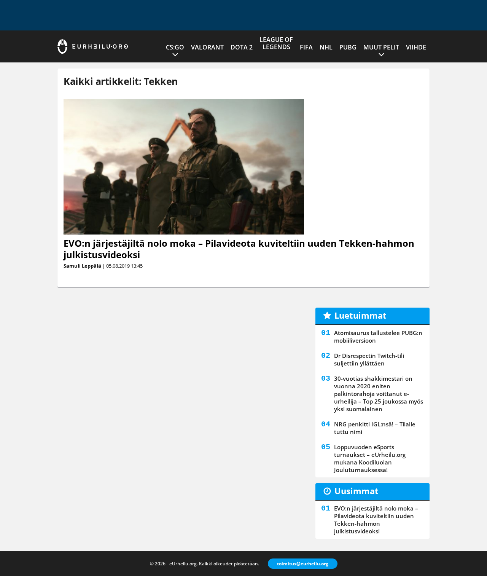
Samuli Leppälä (82, 265)
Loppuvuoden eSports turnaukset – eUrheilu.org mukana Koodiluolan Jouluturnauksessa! (370, 458)
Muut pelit (381, 47)
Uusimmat (356, 490)
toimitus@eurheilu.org (302, 563)
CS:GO (175, 47)
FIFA (306, 47)
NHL (326, 47)
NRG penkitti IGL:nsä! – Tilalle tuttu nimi (374, 428)
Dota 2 (242, 47)
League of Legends (276, 43)
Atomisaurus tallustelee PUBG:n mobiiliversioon (378, 336)
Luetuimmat (360, 315)
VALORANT (207, 47)
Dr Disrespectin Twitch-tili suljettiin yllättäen (369, 359)
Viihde (416, 47)
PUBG (347, 47)
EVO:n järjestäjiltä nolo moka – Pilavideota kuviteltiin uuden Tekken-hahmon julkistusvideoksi (239, 249)
